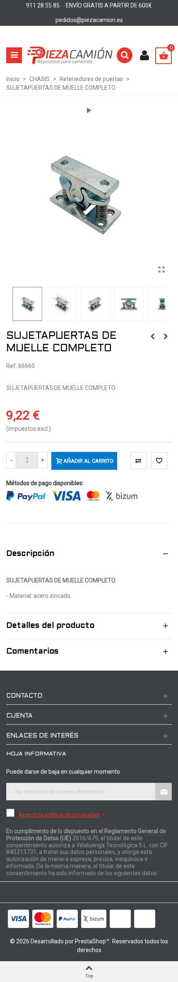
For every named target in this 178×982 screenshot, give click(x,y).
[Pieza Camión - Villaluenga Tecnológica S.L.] (70, 55)
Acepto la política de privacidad (59, 815)
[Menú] (14, 55)
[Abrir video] (89, 110)
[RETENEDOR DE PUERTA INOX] (165, 336)
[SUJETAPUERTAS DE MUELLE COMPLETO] (161, 270)
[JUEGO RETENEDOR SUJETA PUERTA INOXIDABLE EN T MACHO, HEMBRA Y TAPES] (152, 336)
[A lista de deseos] (159, 460)
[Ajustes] (144, 55)
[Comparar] (138, 460)
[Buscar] (124, 55)
